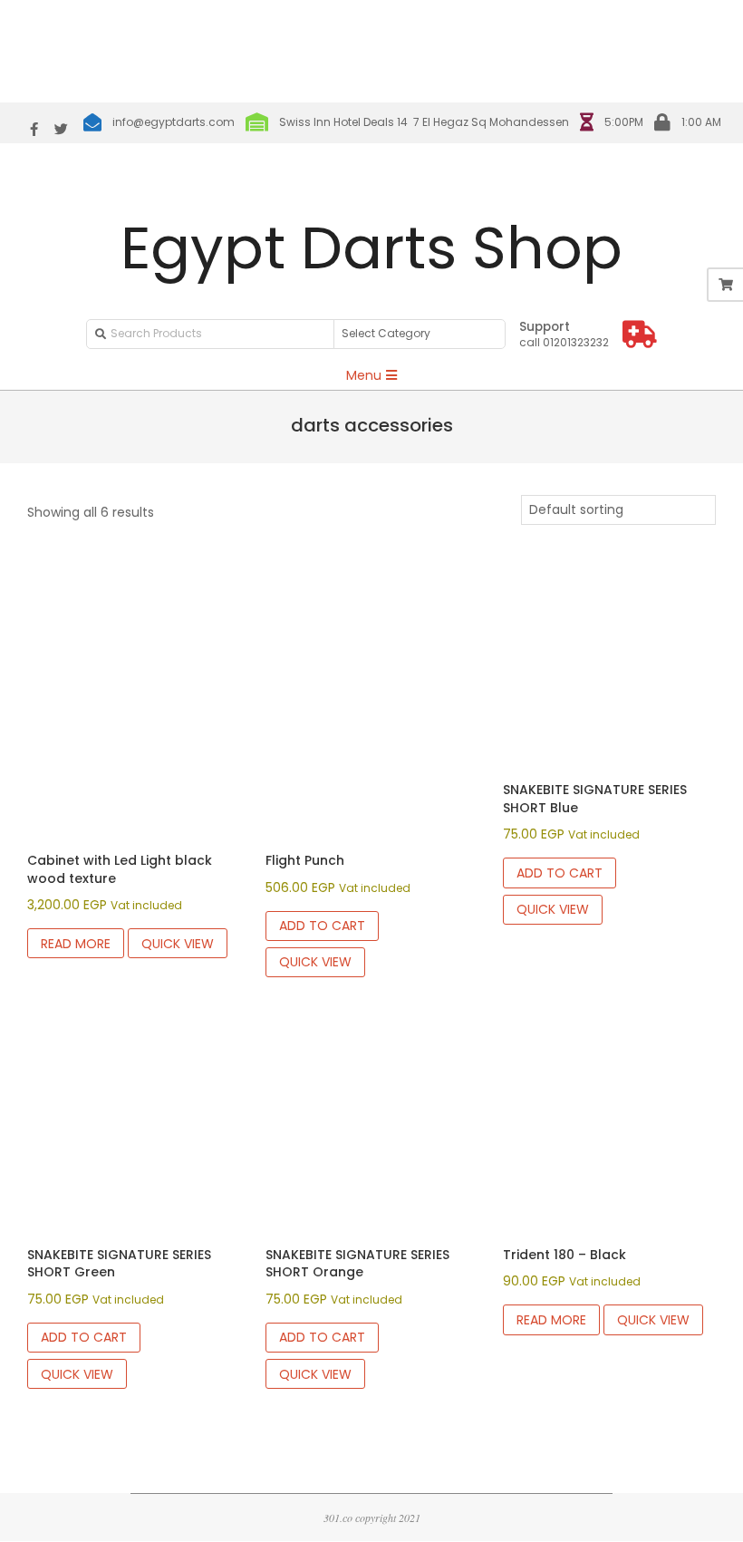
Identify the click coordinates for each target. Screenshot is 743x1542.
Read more (76, 944)
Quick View (177, 944)
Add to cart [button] (322, 925)
